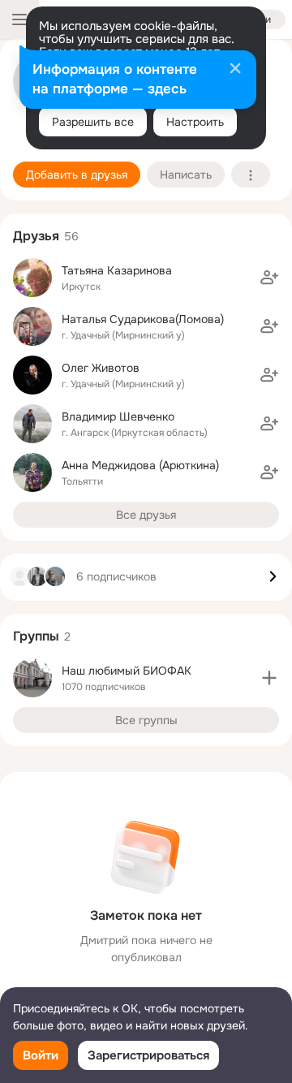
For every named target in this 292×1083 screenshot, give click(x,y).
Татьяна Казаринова (117, 270)
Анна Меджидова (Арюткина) (140, 465)
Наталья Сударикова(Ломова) (143, 319)
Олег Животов (101, 367)
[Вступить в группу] (269, 678)
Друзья (36, 235)
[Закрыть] (235, 70)
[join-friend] (269, 277)
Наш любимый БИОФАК (126, 670)
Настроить (195, 121)
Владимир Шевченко (118, 416)
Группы (36, 636)
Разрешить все (93, 121)
